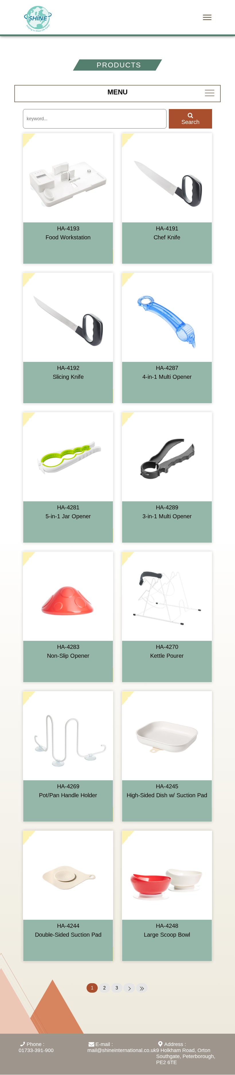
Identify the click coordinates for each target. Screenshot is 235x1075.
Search (190, 122)
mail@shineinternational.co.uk (121, 1050)
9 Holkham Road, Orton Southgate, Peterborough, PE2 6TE (185, 1056)
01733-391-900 (36, 1050)
